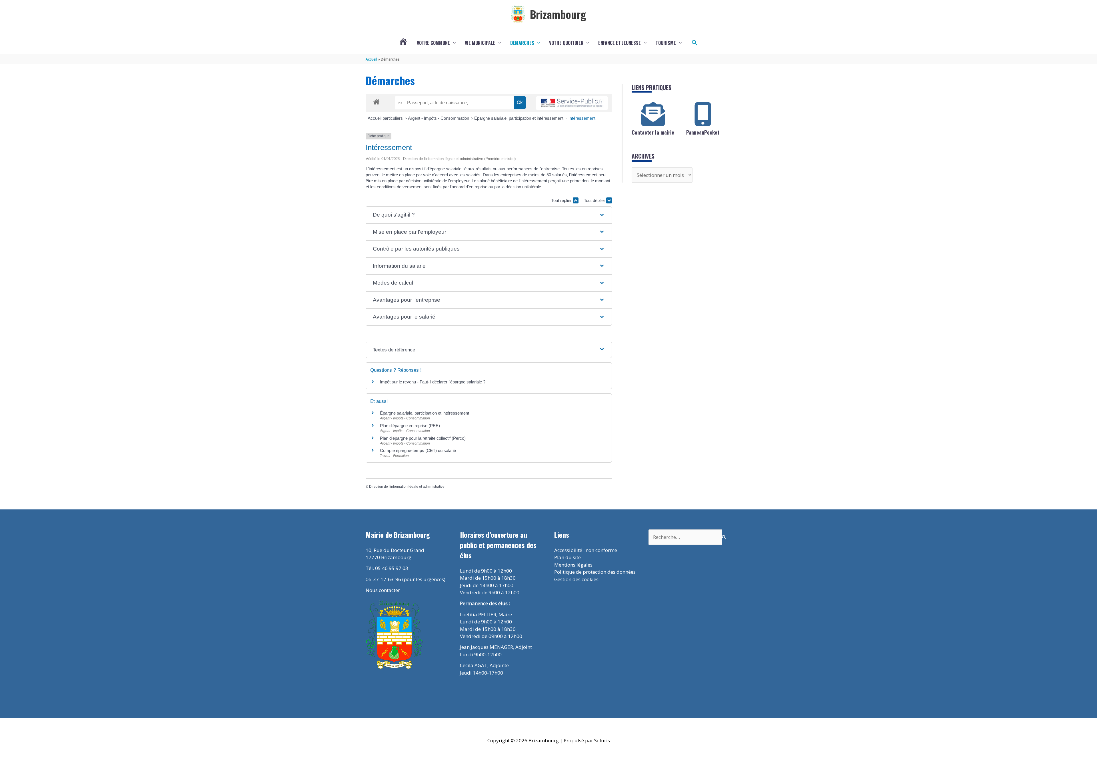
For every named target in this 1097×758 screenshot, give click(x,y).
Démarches (522, 42)
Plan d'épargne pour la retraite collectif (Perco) (423, 438)
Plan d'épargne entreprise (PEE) (410, 425)
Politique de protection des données (595, 572)
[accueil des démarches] (376, 100)
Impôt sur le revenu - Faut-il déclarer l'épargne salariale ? (432, 381)
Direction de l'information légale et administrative (407, 487)
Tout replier (562, 200)
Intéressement (581, 118)
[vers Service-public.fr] (572, 103)
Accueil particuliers (386, 118)
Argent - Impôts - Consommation (439, 118)
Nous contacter (383, 590)
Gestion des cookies (576, 579)
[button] (694, 43)
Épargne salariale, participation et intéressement (519, 118)
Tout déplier (595, 200)
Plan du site (567, 557)
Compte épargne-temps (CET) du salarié (418, 450)
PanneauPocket (702, 132)
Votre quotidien (566, 42)
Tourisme (666, 42)
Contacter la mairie (653, 132)
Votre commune (433, 42)
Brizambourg (558, 14)
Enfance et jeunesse (619, 42)
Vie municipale (480, 42)
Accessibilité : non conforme (585, 550)
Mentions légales (573, 564)
